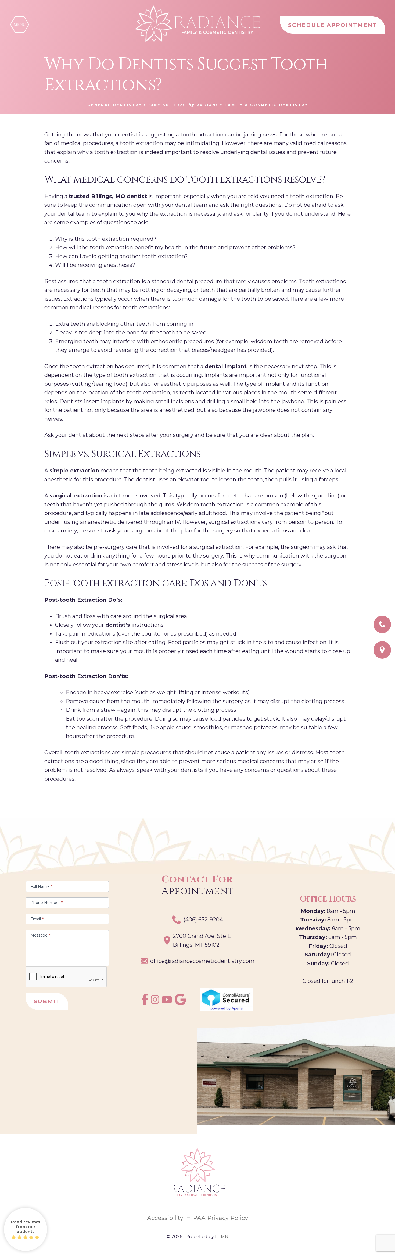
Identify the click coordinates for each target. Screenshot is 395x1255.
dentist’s (117, 625)
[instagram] (155, 1002)
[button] (19, 24)
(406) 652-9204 (203, 919)
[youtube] (167, 1001)
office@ (202, 961)
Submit (47, 1001)
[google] (180, 1003)
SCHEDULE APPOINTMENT (332, 25)
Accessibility (165, 1218)
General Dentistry (114, 105)
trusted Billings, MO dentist (108, 196)
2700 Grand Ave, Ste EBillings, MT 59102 (202, 940)
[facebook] (145, 1003)
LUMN (221, 1236)
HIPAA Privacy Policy (217, 1218)
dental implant (226, 366)
